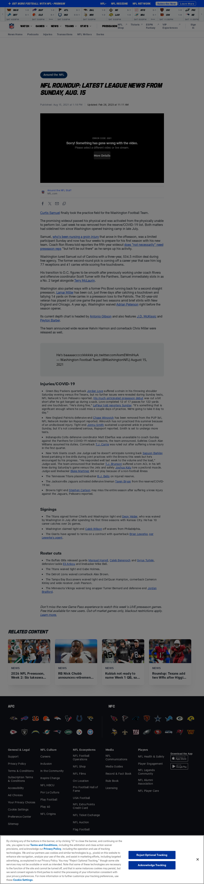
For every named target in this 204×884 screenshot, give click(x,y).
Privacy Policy (52, 848)
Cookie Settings (23, 879)
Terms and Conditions (43, 845)
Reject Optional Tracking (151, 855)
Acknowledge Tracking (152, 865)
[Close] (197, 859)
